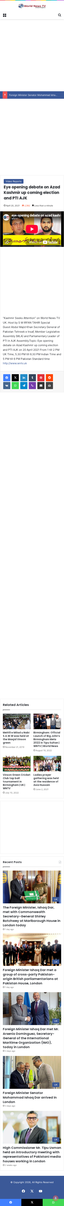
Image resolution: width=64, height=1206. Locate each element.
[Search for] (59, 14)
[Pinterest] (40, 377)
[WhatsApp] (15, 385)
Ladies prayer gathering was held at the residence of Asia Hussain (46, 780)
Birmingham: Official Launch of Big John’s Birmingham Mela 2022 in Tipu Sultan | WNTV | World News (46, 739)
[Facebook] (6, 377)
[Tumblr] (32, 377)
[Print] (49, 385)
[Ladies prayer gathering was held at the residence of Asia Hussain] (47, 763)
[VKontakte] (6, 385)
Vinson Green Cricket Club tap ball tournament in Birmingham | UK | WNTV (16, 781)
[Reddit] (49, 377)
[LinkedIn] (23, 377)
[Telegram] (23, 385)
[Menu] (4, 14)
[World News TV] (32, 6)
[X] (15, 377)
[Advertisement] (32, 55)
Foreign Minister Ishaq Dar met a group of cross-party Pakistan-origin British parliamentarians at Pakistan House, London (30, 977)
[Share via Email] (40, 385)
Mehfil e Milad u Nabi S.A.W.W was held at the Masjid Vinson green (16, 737)
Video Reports (14, 181)
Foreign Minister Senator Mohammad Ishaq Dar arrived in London (30, 1097)
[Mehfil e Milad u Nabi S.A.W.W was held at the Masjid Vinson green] (17, 721)
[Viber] (32, 385)
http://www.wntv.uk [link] (15, 363)
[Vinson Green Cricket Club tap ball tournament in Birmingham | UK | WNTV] (17, 763)
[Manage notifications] (55, 1198)
